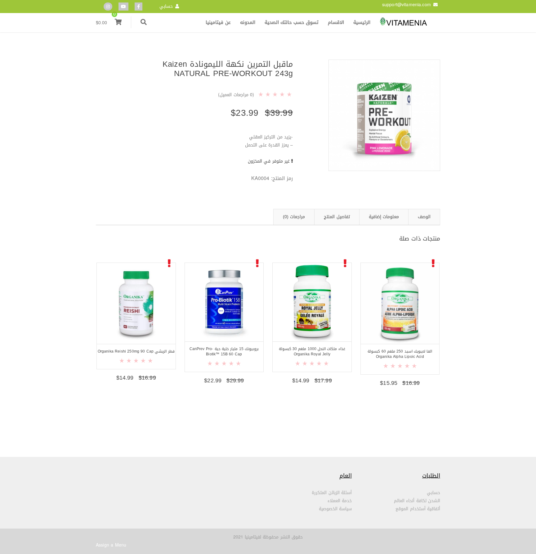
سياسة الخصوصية (335, 509)
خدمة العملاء (340, 501)
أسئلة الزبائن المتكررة (332, 493)
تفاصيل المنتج (337, 217)
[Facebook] (138, 6)
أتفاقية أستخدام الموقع (417, 509)
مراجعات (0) (294, 217)
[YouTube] (123, 6)
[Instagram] (108, 6)
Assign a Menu (111, 545)
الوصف (424, 217)
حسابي (166, 6)
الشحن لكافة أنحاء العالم (417, 501)
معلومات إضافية (384, 217)
